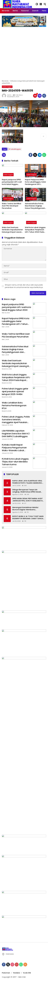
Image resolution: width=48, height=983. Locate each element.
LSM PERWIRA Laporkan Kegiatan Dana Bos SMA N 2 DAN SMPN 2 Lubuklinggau (15, 433)
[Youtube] (17, 964)
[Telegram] (40, 155)
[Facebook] (31, 155)
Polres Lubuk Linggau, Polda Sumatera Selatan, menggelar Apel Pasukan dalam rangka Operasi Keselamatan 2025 (16, 422)
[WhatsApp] (44, 155)
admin (9, 95)
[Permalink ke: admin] (4, 96)
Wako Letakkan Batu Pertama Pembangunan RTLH (14, 405)
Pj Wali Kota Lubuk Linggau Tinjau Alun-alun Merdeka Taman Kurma (15, 461)
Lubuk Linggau (7, 87)
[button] (36, 4)
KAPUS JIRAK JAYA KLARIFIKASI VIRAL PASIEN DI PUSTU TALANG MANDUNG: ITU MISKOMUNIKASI (27, 482)
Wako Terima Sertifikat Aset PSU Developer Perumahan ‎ (11, 206)
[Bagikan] (44, 96)
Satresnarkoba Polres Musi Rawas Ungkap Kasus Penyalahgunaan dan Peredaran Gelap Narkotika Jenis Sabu (35, 206)
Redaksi (16, 973)
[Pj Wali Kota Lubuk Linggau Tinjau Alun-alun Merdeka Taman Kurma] (39, 463)
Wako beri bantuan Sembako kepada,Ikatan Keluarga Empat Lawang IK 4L (12, 229)
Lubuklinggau (16, 149)
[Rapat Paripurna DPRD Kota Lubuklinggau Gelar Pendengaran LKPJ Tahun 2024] (35, 170)
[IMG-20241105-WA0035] (12, 136)
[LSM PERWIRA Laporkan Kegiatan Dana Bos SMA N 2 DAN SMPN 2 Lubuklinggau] (39, 434)
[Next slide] (43, 136)
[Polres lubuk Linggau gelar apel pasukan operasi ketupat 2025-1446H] (39, 392)
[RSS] (25, 964)
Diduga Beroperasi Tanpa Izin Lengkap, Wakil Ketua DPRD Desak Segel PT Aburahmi (26, 491)
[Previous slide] (4, 136)
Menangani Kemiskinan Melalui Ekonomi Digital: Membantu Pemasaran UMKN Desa (25, 508)
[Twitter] (35, 155)
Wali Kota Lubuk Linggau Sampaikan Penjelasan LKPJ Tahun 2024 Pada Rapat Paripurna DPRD (35, 229)
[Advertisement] (24, 52)
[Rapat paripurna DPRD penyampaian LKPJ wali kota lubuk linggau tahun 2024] (12, 170)
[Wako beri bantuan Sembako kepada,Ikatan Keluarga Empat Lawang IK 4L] (12, 218)
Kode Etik (27, 973)
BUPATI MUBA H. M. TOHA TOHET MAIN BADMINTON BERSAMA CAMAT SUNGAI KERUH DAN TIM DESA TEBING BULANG (28, 517)
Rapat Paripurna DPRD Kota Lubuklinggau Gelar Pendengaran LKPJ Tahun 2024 (35, 182)
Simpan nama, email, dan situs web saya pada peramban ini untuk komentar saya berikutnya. (24, 286)
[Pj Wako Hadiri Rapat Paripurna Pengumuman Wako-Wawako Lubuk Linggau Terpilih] (39, 449)
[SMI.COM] (17, 4)
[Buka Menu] (40, 4)
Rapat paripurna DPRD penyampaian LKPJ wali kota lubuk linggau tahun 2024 (12, 182)
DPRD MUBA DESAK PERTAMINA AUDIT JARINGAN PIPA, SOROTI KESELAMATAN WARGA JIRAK (28, 499)
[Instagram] (12, 964)
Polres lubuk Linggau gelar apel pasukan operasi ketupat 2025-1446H (15, 391)
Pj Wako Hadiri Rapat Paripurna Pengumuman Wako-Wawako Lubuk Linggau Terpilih (14, 449)
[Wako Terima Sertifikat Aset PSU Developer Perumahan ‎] (12, 194)
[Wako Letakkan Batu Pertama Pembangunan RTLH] (39, 406)
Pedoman (6, 973)
